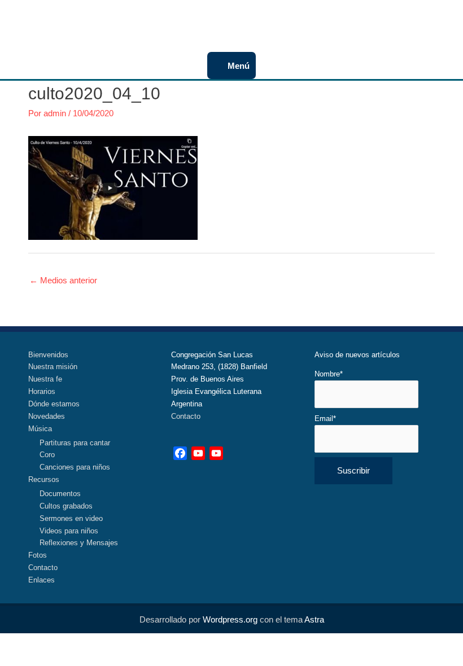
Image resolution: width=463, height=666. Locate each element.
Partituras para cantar (75, 443)
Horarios (41, 391)
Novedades (46, 416)
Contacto (43, 567)
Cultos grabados (66, 506)
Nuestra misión (52, 366)
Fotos (37, 555)
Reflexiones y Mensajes (79, 542)
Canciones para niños (75, 467)
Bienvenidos (48, 354)
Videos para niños (69, 531)
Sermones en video (71, 518)
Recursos (43, 479)
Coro (47, 454)
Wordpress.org (230, 619)
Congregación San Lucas (226, 16)
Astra (314, 619)
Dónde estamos (54, 404)
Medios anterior (63, 280)
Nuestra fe (45, 379)
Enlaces (41, 580)
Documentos (60, 493)
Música (40, 428)
